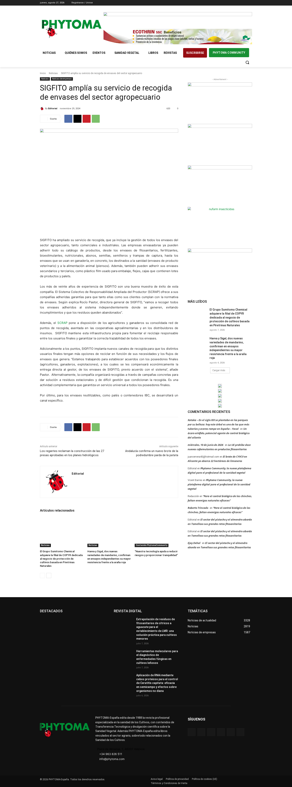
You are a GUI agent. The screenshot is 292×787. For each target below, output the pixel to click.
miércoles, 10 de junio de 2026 (205, 445)
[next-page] (48, 575)
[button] (247, 62)
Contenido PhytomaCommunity (151, 545)
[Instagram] (233, 3)
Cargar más (218, 370)
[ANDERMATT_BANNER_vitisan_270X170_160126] (220, 386)
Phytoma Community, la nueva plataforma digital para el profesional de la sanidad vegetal (219, 484)
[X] (244, 3)
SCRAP (62, 323)
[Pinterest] (87, 119)
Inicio (43, 73)
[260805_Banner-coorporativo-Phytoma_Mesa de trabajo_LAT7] (220, 391)
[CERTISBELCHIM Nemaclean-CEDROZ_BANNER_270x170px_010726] (220, 102)
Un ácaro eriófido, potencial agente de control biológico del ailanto (218, 433)
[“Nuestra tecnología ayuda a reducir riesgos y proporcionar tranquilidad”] (156, 532)
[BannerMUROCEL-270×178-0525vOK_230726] (220, 401)
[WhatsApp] (96, 119)
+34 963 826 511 (110, 754)
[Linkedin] (239, 3)
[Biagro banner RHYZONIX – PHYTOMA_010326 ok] (220, 406)
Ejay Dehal (194, 543)
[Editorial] (42, 109)
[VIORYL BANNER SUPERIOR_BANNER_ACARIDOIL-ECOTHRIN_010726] (177, 36)
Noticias (53, 73)
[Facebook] (227, 3)
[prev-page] (42, 575)
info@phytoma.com (112, 759)
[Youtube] (250, 3)
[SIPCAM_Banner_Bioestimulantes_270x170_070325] (220, 185)
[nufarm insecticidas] (220, 227)
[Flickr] (201, 732)
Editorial (52, 108)
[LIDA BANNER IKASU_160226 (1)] (220, 268)
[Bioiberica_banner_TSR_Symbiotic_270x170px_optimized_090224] (220, 144)
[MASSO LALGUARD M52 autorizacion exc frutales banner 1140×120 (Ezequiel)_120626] (177, 20)
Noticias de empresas (62, 79)
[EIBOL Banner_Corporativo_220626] (220, 396)
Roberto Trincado (198, 508)
